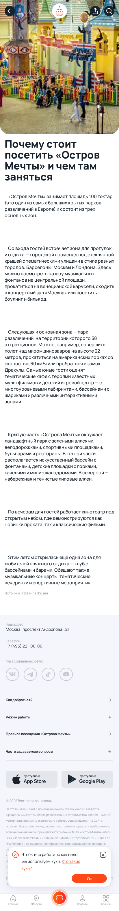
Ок (89, 878)
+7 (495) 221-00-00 (24, 646)
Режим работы (18, 717)
